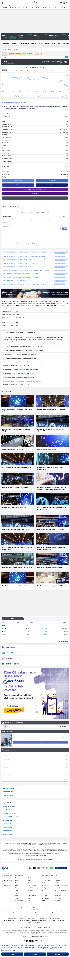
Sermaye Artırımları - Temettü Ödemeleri (35, 189)
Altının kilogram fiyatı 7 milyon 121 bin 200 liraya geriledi (17, 410)
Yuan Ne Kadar (7, 830)
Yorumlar (35, 198)
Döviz (28, 7)
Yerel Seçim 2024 (12, 914)
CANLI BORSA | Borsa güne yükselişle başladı (50, 529)
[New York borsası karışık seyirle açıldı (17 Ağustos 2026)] (52, 577)
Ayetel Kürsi (58, 898)
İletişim (20, 927)
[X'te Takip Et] (34, 868)
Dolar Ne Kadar (7, 820)
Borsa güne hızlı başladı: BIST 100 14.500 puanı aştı (51, 410)
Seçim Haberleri (32, 885)
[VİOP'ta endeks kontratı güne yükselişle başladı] (17, 459)
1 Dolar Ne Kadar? (31, 918)
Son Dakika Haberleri (20, 875)
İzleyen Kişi (63, 726)
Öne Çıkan (30, 212)
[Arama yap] (61, 3)
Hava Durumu (45, 898)
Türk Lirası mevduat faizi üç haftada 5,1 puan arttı (34, 908)
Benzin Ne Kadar (8, 791)
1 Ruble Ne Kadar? (55, 918)
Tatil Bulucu (58, 883)
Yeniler (42, 212)
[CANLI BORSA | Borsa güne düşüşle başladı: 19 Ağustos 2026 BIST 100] (52, 539)
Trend (16, 890)
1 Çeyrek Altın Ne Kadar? (36, 916)
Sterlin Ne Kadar (8, 827)
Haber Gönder (61, 868)
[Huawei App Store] (8, 885)
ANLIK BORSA (11, 647)
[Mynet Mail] (67, 2)
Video (16, 898)
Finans (17, 880)
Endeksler (33, 43)
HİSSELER (9, 658)
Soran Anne (58, 880)
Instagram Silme (59, 893)
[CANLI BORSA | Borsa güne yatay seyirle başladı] (17, 521)
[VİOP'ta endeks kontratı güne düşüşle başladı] (17, 577)
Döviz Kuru (61, 920)
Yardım (25, 927)
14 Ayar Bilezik (56, 914)
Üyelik (29, 927)
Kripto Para (45, 885)
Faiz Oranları (37, 922)
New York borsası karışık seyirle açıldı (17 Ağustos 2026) (52, 586)
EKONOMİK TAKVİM (12, 664)
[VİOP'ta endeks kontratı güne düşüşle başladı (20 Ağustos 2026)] (17, 539)
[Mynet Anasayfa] (35, 2)
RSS (50, 927)
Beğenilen (37, 212)
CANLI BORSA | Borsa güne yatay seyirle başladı (16, 529)
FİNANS (4, 7)
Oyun (56, 875)
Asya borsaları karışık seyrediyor (47, 449)
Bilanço (18, 185)
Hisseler (41, 43)
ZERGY (4, 625)
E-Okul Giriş (58, 888)
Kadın (16, 885)
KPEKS (4, 628)
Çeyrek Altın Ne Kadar (9, 803)
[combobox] (35, 57)
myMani (56, 7)
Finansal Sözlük (46, 880)
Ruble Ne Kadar (7, 834)
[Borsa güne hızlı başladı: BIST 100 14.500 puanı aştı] (52, 401)
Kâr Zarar (51, 185)
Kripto (44, 7)
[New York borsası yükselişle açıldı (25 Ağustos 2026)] (17, 421)
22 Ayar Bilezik (24, 916)
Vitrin (29, 883)
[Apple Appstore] (8, 880)
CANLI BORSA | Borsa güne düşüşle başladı (49, 567)
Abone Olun (40, 742)
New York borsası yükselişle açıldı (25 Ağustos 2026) (16, 430)
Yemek (17, 883)
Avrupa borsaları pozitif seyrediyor (12, 449)
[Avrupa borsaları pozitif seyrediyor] (17, 441)
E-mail (30, 893)
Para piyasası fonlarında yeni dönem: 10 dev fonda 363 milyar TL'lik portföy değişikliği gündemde (52, 488)
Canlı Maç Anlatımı (33, 888)
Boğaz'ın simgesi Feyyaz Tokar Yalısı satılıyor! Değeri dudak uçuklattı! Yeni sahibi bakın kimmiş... (28, 912)
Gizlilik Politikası (37, 927)
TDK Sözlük (58, 895)
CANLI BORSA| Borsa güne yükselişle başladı (15, 487)
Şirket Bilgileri (52, 180)
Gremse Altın (37, 914)
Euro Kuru (44, 893)
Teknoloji (30, 875)
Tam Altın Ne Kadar (8, 810)
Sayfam (62, 7)
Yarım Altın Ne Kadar (9, 813)
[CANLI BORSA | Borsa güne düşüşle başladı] (52, 559)
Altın (33, 7)
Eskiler (47, 212)
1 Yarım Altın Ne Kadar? (52, 916)
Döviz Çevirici (8, 750)
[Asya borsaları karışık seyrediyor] (52, 441)
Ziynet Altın (47, 914)
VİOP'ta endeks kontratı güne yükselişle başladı (16, 467)
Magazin (17, 888)
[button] (2, 3)
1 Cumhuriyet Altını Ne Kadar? (16, 918)
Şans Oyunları (32, 895)
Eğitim (17, 893)
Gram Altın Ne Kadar (9, 806)
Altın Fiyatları (45, 888)
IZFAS (3, 635)
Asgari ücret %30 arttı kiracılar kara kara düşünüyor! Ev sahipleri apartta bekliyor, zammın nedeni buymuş (34, 910)
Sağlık (30, 877)
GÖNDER (64, 228)
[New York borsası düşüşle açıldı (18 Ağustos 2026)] (17, 559)
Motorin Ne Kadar (8, 795)
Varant (59, 43)
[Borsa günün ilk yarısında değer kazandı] (17, 499)
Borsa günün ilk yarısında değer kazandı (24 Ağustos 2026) (50, 468)
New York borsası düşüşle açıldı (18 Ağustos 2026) (17, 567)
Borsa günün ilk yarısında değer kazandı (14, 507)
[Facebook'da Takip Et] (30, 868)
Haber (50, 7)
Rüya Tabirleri (45, 895)
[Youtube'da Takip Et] (47, 868)
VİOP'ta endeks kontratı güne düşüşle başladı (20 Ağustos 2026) (17, 548)
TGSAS (3, 631)
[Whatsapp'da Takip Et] (51, 868)
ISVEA (3, 638)
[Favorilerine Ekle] (4, 53)
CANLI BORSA (10, 653)
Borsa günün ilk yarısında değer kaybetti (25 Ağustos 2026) (50, 430)
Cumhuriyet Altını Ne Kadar (11, 817)
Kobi (29, 898)
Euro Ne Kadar (7, 824)
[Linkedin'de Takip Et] (43, 868)
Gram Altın (22, 914)
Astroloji (30, 880)
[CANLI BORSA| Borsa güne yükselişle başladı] (17, 479)
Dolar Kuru (44, 890)
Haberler (17, 877)
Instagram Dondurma (60, 890)
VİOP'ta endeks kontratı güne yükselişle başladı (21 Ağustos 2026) (51, 508)
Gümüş (38, 7)
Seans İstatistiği (25, 43)
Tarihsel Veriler (35, 193)
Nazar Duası (58, 900)
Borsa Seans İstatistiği (47, 875)
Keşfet (43, 900)
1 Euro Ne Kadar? (43, 918)
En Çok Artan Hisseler (24, 920)
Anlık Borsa (21, 7)
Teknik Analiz (15, 43)
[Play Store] (8, 876)
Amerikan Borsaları (50, 43)
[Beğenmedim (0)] (64, 217)
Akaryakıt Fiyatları (8, 788)
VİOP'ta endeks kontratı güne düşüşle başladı (15, 586)
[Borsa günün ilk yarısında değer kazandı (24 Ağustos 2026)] (52, 459)
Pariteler (29, 922)
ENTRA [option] (4, 57)
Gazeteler (30, 890)
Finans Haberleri (60, 912)
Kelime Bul (57, 877)
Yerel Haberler (19, 900)
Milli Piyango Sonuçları (61, 885)
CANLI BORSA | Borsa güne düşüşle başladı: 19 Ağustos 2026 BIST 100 (51, 548)
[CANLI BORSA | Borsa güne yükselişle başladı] (52, 521)
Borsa (14, 7)
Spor (16, 895)
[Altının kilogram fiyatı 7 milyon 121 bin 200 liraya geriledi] (17, 401)
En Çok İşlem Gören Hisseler (39, 920)
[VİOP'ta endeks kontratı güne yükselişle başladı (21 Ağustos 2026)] (52, 499)
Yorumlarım (23, 212)
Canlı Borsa (6, 43)
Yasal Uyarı (44, 927)
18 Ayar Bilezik (13, 916)
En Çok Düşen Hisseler (10, 920)
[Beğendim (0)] (61, 217)
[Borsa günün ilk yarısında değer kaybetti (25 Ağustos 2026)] (52, 421)
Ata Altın (29, 914)
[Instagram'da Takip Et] (38, 868)
